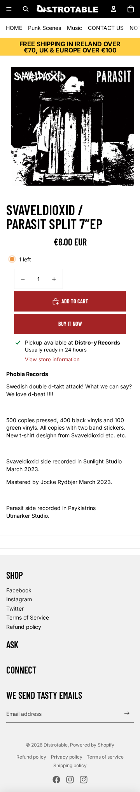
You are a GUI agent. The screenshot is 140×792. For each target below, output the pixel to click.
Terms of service (105, 757)
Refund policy (23, 626)
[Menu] (9, 9)
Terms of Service (27, 617)
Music (74, 27)
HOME (14, 27)
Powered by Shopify (92, 745)
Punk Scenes (44, 27)
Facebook (19, 590)
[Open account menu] (113, 8)
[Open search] (25, 8)
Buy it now (70, 323)
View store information (52, 359)
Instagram (19, 599)
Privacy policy (66, 757)
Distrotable (56, 745)
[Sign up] (127, 714)
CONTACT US (106, 27)
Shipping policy (70, 765)
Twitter (15, 608)
